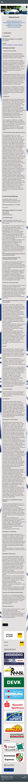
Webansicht (24, 777)
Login (25, 776)
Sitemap (11, 776)
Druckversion (6, 776)
